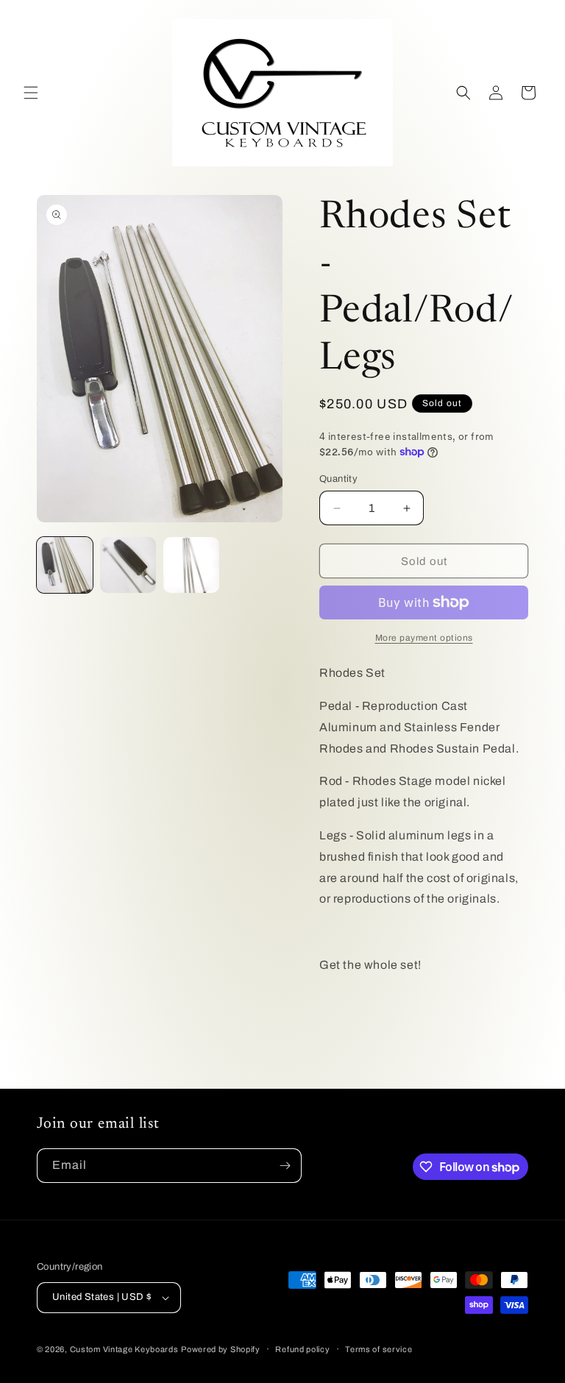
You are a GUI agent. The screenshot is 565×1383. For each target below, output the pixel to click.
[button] (31, 93)
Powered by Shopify (220, 1349)
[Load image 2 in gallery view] (128, 565)
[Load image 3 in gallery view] (191, 565)
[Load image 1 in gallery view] (65, 565)
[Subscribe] (285, 1165)
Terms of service (378, 1349)
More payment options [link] (424, 638)
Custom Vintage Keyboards (124, 1349)
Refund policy (302, 1349)
